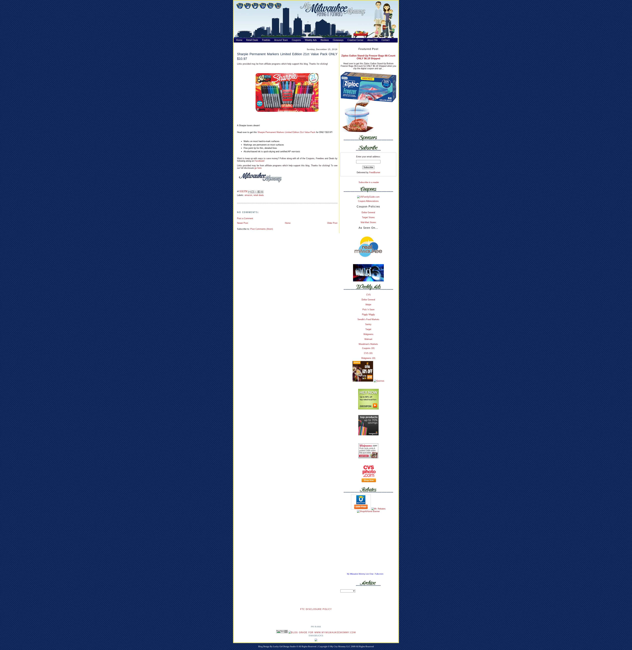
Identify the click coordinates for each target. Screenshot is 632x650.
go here (258, 168)
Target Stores (368, 217)
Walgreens (368, 334)
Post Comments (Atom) (261, 229)
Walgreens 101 (368, 358)
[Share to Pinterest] (262, 191)
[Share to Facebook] (259, 191)
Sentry (368, 324)
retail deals (258, 195)
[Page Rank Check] (282, 632)
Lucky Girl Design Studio (284, 646)
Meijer (368, 304)
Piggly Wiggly (368, 314)
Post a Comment (245, 218)
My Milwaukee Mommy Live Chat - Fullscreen (365, 574)
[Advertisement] (316, 616)
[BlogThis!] (252, 191)
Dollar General (368, 212)
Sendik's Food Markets (368, 319)
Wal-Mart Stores (368, 222)
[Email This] (249, 191)
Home (287, 223)
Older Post (332, 223)
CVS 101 (368, 353)
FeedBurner (374, 172)
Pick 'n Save (368, 309)
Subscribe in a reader (369, 182)
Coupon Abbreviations (368, 201)
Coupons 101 (368, 348)
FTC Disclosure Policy (316, 609)
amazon (248, 195)
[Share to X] (255, 191)
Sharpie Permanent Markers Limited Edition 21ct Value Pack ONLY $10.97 (287, 56)
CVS (368, 294)
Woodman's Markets (368, 344)
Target (368, 329)
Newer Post (242, 223)
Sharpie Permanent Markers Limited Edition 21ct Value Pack (287, 132)
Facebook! (259, 161)
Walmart (368, 339)
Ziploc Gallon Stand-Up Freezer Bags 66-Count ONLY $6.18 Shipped (368, 57)
